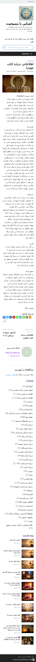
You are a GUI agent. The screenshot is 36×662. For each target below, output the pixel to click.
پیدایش (30, 401)
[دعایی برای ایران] (28, 540)
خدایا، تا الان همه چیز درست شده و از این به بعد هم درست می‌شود (11, 628)
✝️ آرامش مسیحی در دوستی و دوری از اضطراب (11, 638)
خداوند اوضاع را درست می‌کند (21, 413)
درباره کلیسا (28, 459)
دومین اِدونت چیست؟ (13, 604)
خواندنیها (29, 417)
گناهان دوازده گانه (26, 502)
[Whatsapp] (17, 317)
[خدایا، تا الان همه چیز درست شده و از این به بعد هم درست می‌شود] (28, 626)
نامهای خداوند (27, 517)
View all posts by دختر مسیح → (12, 354)
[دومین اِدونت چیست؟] (28, 605)
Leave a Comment (11, 71)
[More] (30, 317)
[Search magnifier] (4, 47)
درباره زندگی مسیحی (24, 432)
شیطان (30, 490)
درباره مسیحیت (26, 463)
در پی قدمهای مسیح (24, 421)
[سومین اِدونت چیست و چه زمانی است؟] (28, 594)
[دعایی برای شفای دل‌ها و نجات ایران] (28, 551)
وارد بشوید (10, 374)
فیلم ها (30, 494)
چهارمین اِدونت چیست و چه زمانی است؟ (12, 584)
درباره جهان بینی (26, 428)
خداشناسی (28, 409)
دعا (31, 475)
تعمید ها (29, 405)
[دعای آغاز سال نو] (28, 562)
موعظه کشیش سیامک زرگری (21, 513)
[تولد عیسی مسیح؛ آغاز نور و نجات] (28, 572)
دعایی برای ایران (15, 540)
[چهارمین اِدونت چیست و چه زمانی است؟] (28, 583)
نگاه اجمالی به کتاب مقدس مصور (19, 525)
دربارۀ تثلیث (28, 467)
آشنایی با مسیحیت (19, 23)
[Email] (26, 317)
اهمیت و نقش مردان (24, 398)
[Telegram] (20, 317)
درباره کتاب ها (31, 60)
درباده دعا (29, 425)
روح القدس (28, 479)
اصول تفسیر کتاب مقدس (23, 390)
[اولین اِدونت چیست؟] (28, 615)
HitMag (31, 659)
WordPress (23, 659)
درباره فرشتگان (27, 448)
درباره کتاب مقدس (25, 452)
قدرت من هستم (26, 498)
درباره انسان (28, 440)
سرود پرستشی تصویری (23, 486)
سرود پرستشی (26, 482)
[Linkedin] (10, 317)
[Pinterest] (13, 317)
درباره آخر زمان (27, 436)
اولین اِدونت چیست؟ (13, 615)
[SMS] (23, 317)
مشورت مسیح (27, 509)
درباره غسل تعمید (25, 444)
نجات (31, 521)
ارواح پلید (29, 386)
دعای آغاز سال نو (14, 561)
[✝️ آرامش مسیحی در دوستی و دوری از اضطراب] (28, 638)
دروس (30, 471)
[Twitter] (7, 317)
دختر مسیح (21, 71)
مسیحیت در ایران (26, 506)
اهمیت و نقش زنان (25, 394)
